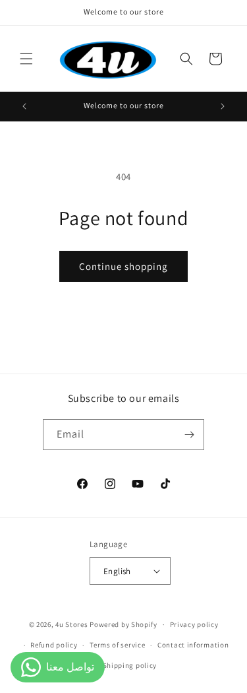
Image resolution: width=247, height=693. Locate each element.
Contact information (193, 644)
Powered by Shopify (123, 624)
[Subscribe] (189, 434)
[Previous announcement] (24, 106)
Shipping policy (130, 665)
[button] (26, 58)
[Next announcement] (222, 106)
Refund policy (53, 644)
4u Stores (71, 624)
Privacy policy (194, 624)
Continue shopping (123, 266)
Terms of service (117, 644)
